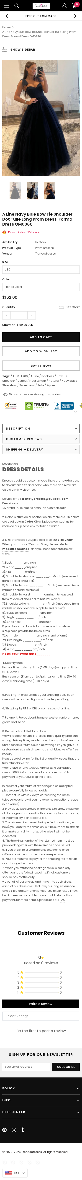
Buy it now (41, 365)
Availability (10, 242)
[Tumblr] (22, 1129)
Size (5, 262)
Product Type (11, 248)
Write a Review (40, 1004)
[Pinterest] (4, 1129)
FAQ (62, 900)
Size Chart (66, 540)
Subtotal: (8, 325)
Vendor (7, 253)
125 (11, 394)
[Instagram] (14, 1129)
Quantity (8, 307)
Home (6, 27)
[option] (41, 16)
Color (6, 279)
